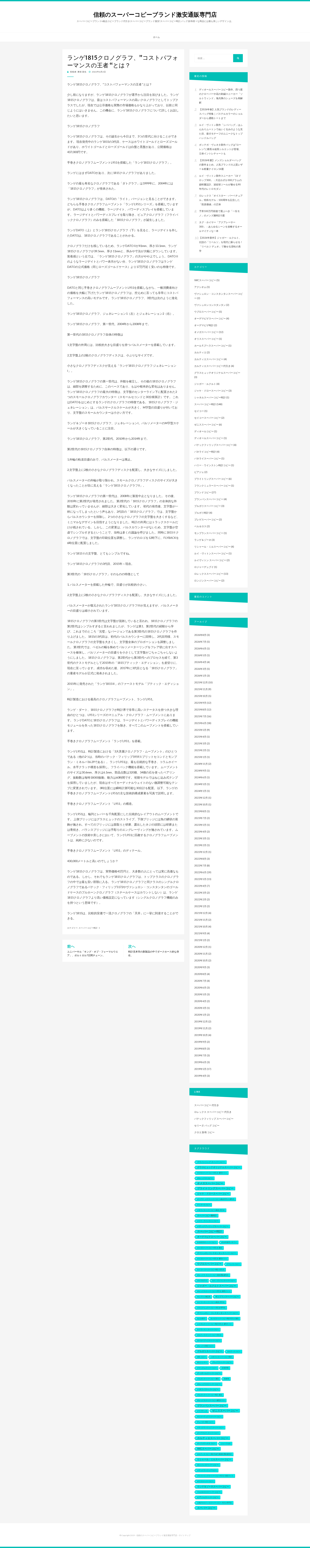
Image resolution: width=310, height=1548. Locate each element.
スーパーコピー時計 (88, 928)
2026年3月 (200, 668)
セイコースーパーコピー (207, 417)
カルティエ (200, 352)
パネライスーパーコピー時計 (221, 1357)
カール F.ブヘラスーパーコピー (211, 345)
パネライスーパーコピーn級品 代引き (211, 1210)
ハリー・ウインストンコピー (207, 1221)
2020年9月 (200, 967)
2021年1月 (200, 940)
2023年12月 (201, 797)
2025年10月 (201, 695)
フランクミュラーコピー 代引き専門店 (211, 1308)
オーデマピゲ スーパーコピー (208, 1433)
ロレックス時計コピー (205, 1346)
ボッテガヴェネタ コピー (206, 1443)
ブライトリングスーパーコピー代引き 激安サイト (215, 1476)
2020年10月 (201, 960)
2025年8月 (200, 709)
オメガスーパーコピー (206, 332)
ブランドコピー (202, 492)
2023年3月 (200, 838)
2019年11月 (201, 1028)
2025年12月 (201, 682)
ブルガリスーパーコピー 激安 (208, 1379)
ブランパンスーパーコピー (208, 499)
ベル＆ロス (200, 526)
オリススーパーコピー (206, 338)
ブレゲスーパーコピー (206, 519)
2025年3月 (200, 743)
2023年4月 (200, 831)
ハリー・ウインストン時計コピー (212, 465)
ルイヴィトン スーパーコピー (210, 560)
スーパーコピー (206, 1507)
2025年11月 (201, 689)
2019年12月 (201, 1021)
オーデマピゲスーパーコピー (210, 318)
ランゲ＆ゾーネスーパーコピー (213, 1486)
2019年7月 (200, 1055)
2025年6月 (200, 723)
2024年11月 (201, 763)
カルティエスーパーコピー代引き (212, 365)
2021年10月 (201, 926)
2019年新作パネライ (229, 1242)
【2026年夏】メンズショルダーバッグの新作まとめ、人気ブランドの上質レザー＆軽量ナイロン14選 (221, 164)
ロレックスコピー (205, 1178)
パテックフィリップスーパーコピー (213, 444)
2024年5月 (200, 784)
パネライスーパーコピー (207, 458)
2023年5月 (200, 824)
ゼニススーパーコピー (206, 424)
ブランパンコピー (233, 1264)
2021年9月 (200, 933)
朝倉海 (226, 1379)
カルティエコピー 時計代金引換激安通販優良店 (214, 1454)
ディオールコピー (204, 431)
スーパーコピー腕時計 (207, 1215)
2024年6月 (200, 777)
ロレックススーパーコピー (208, 573)
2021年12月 (201, 912)
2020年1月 (200, 1014)
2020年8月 (200, 974)
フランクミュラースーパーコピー (212, 485)
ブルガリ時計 (201, 512)
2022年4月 (200, 885)
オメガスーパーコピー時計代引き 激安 (225, 1318)
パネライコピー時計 (205, 451)
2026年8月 (200, 634)
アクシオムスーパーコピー (207, 1368)
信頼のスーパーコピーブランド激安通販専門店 (155, 14)
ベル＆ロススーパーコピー (209, 1492)
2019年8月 (200, 1048)
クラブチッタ (202, 1411)
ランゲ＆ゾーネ (202, 539)
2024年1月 (200, 790)
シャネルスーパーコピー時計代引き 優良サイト (214, 1324)
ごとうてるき (226, 1443)
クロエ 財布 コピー (204, 1132)
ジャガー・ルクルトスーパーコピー (216, 1285)
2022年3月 (200, 892)
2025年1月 (200, 757)
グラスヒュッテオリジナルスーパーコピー (217, 372)
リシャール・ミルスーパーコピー (212, 546)
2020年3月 (200, 1007)
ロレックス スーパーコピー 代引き (213, 1111)
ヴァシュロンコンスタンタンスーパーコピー (216, 1253)
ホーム (156, 37)
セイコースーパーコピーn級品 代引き (211, 1302)
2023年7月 (200, 818)
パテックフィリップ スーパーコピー (213, 1118)
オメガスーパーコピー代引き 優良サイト (212, 1258)
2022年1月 (200, 906)
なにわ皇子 (201, 1318)
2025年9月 (200, 702)
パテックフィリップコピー (207, 1470)
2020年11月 (201, 953)
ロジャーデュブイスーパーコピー (209, 1416)
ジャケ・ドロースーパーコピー (211, 390)
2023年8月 (200, 811)
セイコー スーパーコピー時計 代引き (210, 1269)
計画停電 (225, 1368)
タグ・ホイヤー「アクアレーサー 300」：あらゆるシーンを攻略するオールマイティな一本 (220, 226)
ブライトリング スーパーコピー (211, 1162)
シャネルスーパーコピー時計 (210, 397)
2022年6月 (200, 872)
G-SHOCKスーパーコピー (206, 1242)
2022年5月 (200, 879)
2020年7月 (200, 980)
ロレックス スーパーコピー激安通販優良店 (212, 1275)
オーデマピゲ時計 (204, 325)
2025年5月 (200, 729)
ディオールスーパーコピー (208, 438)
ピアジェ (199, 472)
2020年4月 (200, 1001)
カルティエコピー (233, 1351)
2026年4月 (200, 662)
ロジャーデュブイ (204, 566)
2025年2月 (200, 750)
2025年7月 (200, 716)
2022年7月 (200, 865)
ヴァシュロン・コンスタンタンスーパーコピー (217, 1313)
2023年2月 (200, 845)
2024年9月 (200, 770)
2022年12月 (201, 851)
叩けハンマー (202, 1362)
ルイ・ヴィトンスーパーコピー (211, 553)
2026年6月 (200, 648)
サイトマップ (185, 1535)
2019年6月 (200, 1062)
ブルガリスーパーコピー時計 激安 (209, 1395)
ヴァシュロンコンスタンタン (210, 304)
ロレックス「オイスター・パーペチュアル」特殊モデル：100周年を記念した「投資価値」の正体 (221, 200)
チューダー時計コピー (205, 1422)
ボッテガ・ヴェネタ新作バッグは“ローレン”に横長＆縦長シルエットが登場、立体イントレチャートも (220, 149)
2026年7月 (200, 641)
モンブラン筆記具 (203, 1297)
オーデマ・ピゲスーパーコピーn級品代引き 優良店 (215, 1199)
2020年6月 (200, 987)
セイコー (199, 410)
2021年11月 (201, 919)
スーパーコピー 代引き (206, 1105)
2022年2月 (200, 899)
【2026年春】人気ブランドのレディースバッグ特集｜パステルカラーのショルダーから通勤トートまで (221, 113)
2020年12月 (201, 946)
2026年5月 (200, 655)
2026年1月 (200, 675)
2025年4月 (200, 736)
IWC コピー (201, 1357)
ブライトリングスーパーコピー (211, 478)
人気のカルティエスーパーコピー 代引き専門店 (214, 1503)
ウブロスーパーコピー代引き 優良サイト (212, 1173)
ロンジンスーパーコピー (207, 580)
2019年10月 (201, 1035)
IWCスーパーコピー (205, 280)
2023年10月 (201, 804)
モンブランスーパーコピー (208, 533)
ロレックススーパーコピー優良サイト (211, 1400)
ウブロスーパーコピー (206, 311)
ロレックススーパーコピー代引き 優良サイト (213, 1291)
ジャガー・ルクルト (205, 383)
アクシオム (200, 286)
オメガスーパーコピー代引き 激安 (209, 1248)
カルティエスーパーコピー (208, 359)
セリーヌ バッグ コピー (206, 1125)
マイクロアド (202, 1280)
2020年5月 (200, 994)
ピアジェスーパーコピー (208, 1497)
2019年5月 (200, 1068)
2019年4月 (200, 1075)
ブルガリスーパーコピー (207, 505)
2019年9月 (200, 1041)
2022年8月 (200, 858)
